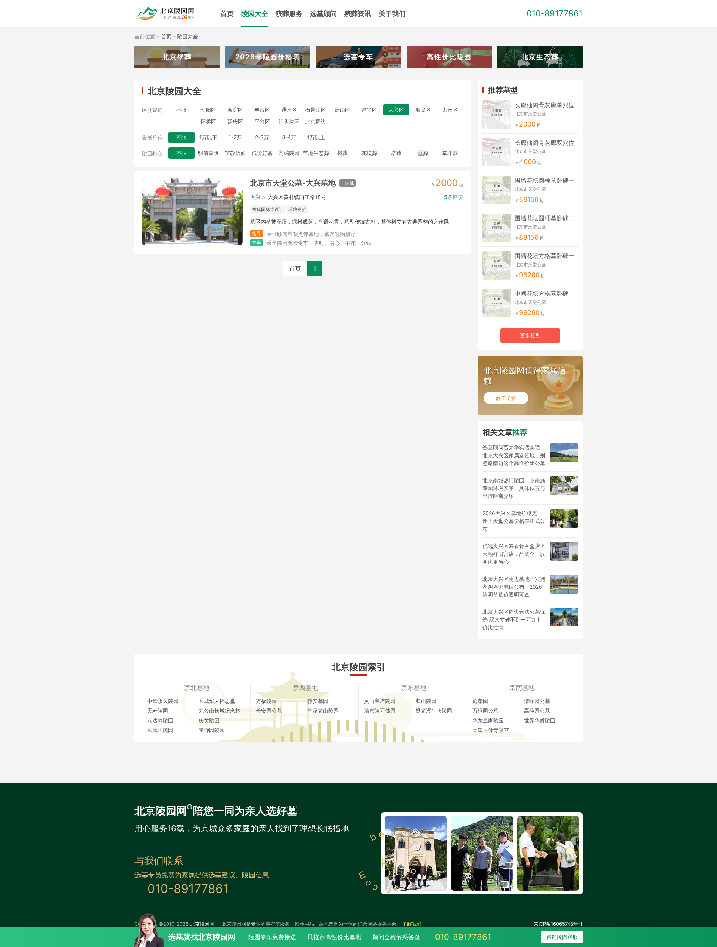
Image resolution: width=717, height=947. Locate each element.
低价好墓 (262, 153)
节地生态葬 (316, 153)
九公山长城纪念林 (219, 710)
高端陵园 (289, 153)
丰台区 (262, 109)
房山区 (342, 109)
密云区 (450, 109)
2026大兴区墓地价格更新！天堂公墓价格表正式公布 (513, 521)
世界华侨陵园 (539, 720)
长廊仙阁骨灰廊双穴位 (544, 142)
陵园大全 (254, 14)
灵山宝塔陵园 (379, 701)
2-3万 (262, 137)
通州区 (289, 109)
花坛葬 (369, 153)
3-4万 (289, 137)
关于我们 (392, 14)
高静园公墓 (537, 710)
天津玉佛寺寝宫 (490, 730)
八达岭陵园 (160, 720)
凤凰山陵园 (160, 730)
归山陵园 (426, 701)
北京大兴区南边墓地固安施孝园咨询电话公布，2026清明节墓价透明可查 (513, 587)
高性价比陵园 (449, 57)
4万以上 (315, 137)
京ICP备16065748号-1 (558, 924)
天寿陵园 (157, 710)
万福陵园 (266, 701)
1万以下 (208, 137)
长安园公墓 (269, 710)
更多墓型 (530, 335)
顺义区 (423, 109)
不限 (181, 109)
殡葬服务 (289, 14)
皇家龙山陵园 (323, 710)
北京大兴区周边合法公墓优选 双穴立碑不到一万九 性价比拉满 (513, 619)
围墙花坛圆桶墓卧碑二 (544, 218)
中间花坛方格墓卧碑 (541, 293)
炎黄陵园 (209, 720)
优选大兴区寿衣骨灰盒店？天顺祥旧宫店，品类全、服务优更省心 (513, 554)
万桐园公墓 (485, 710)
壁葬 (423, 153)
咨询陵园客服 (562, 937)
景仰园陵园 (212, 730)
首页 (227, 14)
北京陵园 (199, 924)
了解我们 (412, 924)
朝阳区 (208, 109)
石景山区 (315, 109)
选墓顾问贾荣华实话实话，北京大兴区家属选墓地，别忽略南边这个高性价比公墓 (513, 455)
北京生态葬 (540, 57)
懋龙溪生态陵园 (434, 710)
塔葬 (396, 153)
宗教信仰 (235, 153)
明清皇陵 (208, 153)
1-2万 (235, 137)
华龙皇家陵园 (488, 720)
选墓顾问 (323, 14)
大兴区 (258, 197)
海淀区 (235, 109)
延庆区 (235, 121)
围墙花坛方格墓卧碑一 (544, 255)
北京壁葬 (177, 57)
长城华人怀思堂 (217, 701)
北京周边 (315, 121)
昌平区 (369, 109)
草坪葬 (450, 153)
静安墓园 (317, 701)
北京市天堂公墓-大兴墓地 (293, 182)
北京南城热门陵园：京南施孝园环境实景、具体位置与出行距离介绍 (513, 488)
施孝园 (480, 701)
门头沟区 (289, 121)
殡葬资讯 (357, 14)
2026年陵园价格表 (267, 57)
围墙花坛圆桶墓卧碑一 (544, 180)
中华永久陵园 (163, 701)
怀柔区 (208, 121)
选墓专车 (358, 57)
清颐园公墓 (537, 701)
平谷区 (262, 121)
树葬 (342, 153)
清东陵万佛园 (379, 710)
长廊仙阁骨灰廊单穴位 (544, 105)
